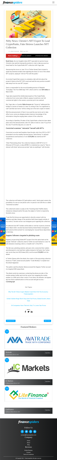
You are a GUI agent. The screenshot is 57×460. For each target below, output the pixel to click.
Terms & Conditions (28, 454)
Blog (28, 444)
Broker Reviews (29, 450)
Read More (47, 352)
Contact (28, 452)
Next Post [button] (47, 320)
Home (28, 440)
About (28, 442)
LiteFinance (10, 409)
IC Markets (9, 381)
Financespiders (29, 458)
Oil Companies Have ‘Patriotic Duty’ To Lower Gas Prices (28, 305)
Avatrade (9, 352)
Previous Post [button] (11, 320)
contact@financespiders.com (28, 435)
